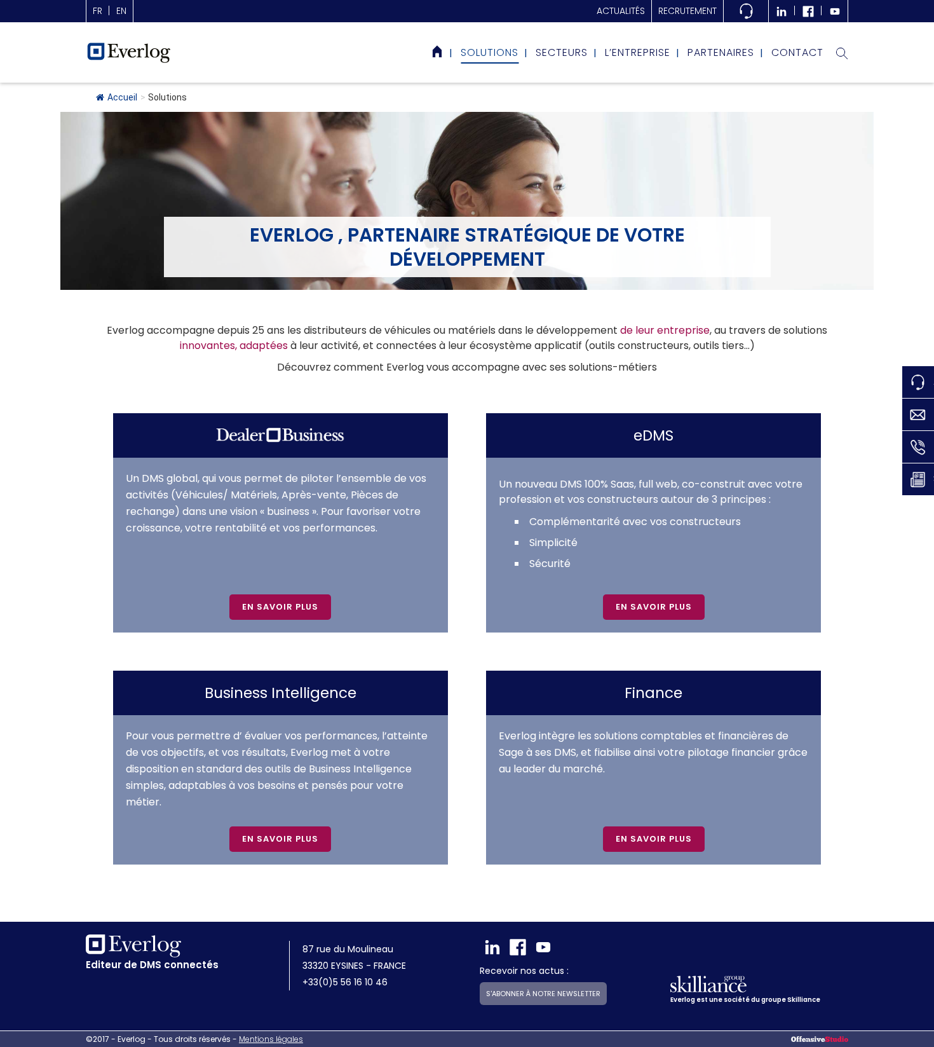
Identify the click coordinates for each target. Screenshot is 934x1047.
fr (97, 10)
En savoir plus (280, 607)
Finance (653, 693)
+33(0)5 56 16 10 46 (345, 982)
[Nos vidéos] (835, 11)
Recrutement (687, 10)
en (121, 10)
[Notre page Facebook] (808, 11)
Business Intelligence (280, 693)
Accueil (122, 97)
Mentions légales (271, 1039)
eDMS (653, 435)
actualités (621, 10)
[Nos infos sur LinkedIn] (781, 11)
